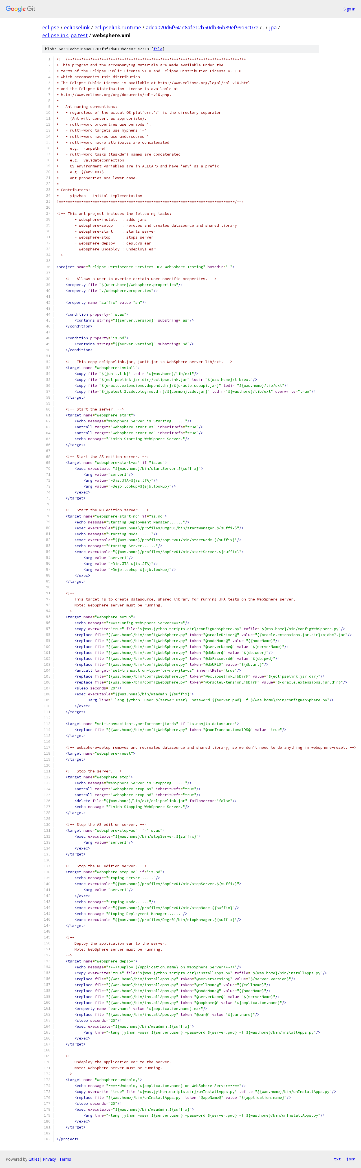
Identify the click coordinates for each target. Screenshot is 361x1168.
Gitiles (33, 1159)
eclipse (50, 27)
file (157, 49)
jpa (273, 27)
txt (337, 1159)
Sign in (349, 9)
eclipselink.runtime (117, 27)
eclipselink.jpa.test (65, 35)
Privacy (49, 1159)
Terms (65, 1159)
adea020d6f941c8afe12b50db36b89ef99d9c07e (202, 27)
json (350, 1159)
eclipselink (77, 27)
